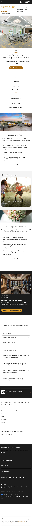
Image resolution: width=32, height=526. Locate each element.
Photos (17, 410)
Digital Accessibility (19, 494)
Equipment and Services (15, 107)
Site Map (19, 496)
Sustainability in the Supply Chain (8, 496)
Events (3, 422)
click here (12, 522)
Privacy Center (18, 493)
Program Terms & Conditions (7, 493)
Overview (3, 410)
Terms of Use (20, 491)
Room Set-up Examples (9, 337)
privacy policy (21, 521)
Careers (13, 491)
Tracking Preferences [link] (5, 491)
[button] (21, 2)
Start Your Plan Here (16, 68)
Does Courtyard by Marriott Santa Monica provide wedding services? (13, 371)
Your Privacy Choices (8, 494)
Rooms (3, 413)
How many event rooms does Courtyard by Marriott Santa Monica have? (14, 356)
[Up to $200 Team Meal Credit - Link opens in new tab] (16, 192)
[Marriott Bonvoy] (27, 2)
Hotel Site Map (26, 496)
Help (2, 498)
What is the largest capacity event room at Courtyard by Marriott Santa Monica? (14, 364)
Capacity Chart (15, 103)
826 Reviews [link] (7, 13)
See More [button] (16, 164)
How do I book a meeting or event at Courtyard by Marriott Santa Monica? (12, 379)
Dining (2, 416)
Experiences (4, 419)
